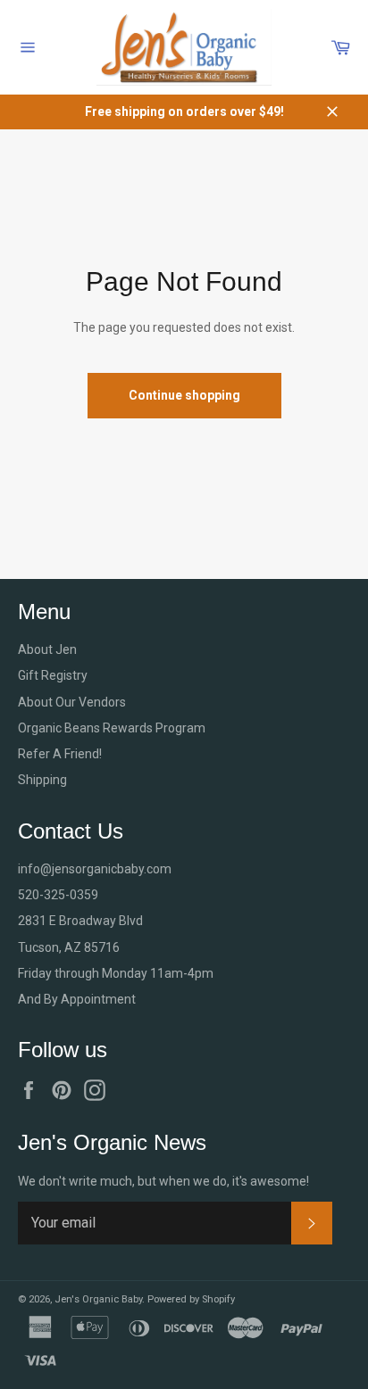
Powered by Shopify (191, 1299)
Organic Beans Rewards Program (111, 728)
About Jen (47, 649)
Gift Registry (53, 675)
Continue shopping (184, 395)
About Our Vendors (72, 702)
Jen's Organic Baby (98, 1299)
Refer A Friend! (60, 754)
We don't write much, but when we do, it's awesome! (163, 1181)
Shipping (42, 780)
